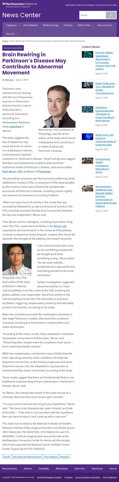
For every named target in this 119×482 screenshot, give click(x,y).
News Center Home (9, 468)
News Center (21, 15)
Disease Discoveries (13, 48)
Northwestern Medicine (74, 5)
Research (64, 456)
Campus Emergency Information (87, 477)
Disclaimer (69, 477)
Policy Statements (110, 477)
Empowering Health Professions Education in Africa (102, 166)
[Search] (111, 15)
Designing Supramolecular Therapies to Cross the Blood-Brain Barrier (105, 114)
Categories (28, 468)
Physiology (44, 171)
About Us (113, 468)
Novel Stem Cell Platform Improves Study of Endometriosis (105, 139)
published (15, 127)
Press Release (50, 456)
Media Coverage (62, 468)
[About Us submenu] (17, 34)
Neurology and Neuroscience (27, 456)
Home (5, 41)
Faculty (6, 456)
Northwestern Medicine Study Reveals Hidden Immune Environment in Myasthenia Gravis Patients (106, 196)
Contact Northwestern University (49, 477)
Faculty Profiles (111, 5)
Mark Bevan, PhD (12, 171)
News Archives (97, 468)
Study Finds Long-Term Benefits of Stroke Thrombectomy (105, 88)
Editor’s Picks (80, 468)
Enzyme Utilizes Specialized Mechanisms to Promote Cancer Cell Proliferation (105, 61)
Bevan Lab (60, 226)
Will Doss (9, 79)
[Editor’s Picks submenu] (93, 25)
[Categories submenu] (19, 25)
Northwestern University (94, 5)
